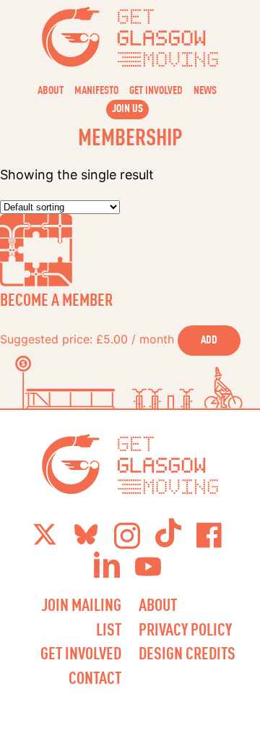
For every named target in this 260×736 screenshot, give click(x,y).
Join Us (127, 107)
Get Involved (156, 89)
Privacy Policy (185, 629)
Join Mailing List (81, 616)
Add (209, 339)
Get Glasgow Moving (130, 37)
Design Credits (187, 653)
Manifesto (96, 89)
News (205, 89)
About (51, 89)
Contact (95, 677)
